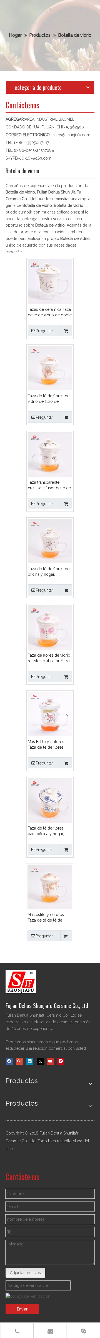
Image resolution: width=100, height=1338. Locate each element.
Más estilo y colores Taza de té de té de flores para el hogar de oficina (48, 917)
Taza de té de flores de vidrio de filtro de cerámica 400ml (48, 399)
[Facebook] (9, 1061)
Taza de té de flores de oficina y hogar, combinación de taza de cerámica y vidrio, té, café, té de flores (49, 572)
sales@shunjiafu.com (71, 135)
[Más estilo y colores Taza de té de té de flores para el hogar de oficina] (50, 886)
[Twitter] (40, 1061)
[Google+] (19, 1061)
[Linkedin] (29, 1061)
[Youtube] (50, 1061)
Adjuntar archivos (25, 1272)
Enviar (22, 1309)
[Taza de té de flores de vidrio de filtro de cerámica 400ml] (50, 368)
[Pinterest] (60, 1061)
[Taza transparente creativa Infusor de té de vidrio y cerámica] (50, 454)
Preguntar (44, 331)
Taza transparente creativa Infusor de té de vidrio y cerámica (49, 485)
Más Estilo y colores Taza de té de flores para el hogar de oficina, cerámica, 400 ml (49, 744)
